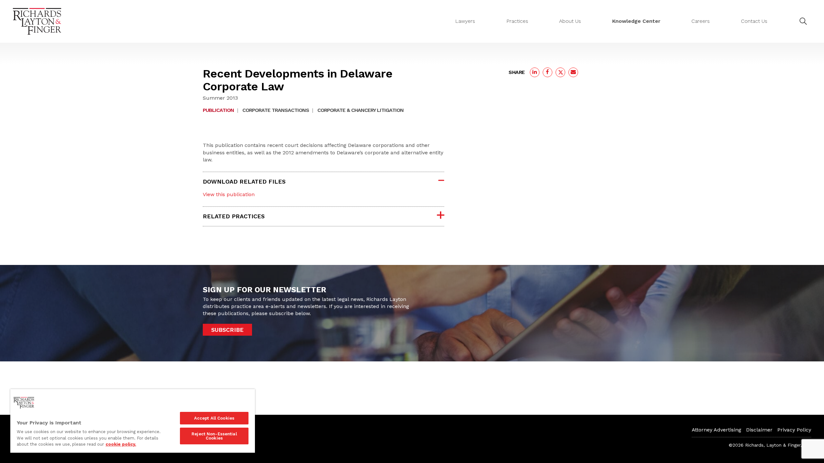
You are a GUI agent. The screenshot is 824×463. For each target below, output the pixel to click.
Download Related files (244, 181)
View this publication (229, 194)
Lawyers (465, 21)
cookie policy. (121, 444)
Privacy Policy (794, 430)
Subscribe (227, 329)
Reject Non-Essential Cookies (214, 435)
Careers (700, 21)
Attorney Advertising (716, 430)
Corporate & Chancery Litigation (360, 110)
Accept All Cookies (214, 418)
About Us (570, 21)
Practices (517, 21)
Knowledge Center (636, 21)
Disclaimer (759, 430)
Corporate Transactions (275, 110)
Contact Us (754, 21)
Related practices (234, 216)
